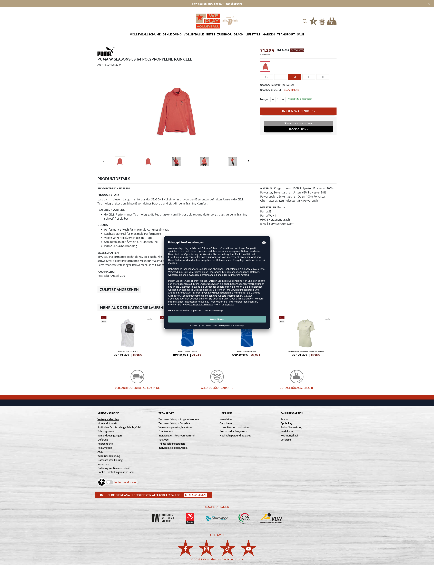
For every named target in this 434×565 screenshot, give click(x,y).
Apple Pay (286, 423)
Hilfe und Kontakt (107, 423)
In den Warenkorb (298, 111)
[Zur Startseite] (217, 21)
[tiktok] (227, 548)
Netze (210, 34)
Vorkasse (286, 439)
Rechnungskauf (289, 435)
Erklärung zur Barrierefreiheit (113, 468)
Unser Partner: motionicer (234, 427)
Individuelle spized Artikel (173, 447)
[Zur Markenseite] (105, 52)
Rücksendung (105, 443)
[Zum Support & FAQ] (313, 21)
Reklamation (104, 447)
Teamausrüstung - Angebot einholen (179, 419)
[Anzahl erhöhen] (283, 99)
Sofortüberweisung (291, 427)
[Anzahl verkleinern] (272, 99)
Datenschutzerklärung (110, 460)
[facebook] (185, 548)
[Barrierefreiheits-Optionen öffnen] (101, 482)
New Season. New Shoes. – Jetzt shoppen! (217, 3)
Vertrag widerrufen (108, 419)
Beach (239, 34)
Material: (266, 188)
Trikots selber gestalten (172, 443)
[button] (304, 21)
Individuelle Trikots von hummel (177, 435)
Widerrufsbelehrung (108, 455)
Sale (300, 34)
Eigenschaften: (108, 252)
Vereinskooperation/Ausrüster (175, 427)
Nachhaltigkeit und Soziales (235, 435)
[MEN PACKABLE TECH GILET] (128, 336)
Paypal (284, 419)
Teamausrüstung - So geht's (174, 423)
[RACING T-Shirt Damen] (187, 336)
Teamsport (286, 34)
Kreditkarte (287, 431)
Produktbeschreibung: (114, 188)
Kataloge (164, 439)
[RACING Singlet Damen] (246, 336)
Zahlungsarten (105, 431)
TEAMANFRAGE (298, 128)
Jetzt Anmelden (195, 494)
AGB (100, 451)
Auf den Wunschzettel (299, 123)
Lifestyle (253, 34)
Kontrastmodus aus (125, 482)
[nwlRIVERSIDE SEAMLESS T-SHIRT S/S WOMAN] (306, 336)
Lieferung (102, 439)
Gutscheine (226, 423)
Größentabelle (291, 90)
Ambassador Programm (233, 431)
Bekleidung (172, 34)
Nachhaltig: (106, 271)
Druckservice (166, 431)
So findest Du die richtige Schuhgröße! (119, 427)
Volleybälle (194, 34)
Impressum (103, 464)
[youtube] (248, 548)
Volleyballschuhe (145, 34)
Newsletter (226, 419)
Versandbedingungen (109, 435)
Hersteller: (268, 207)
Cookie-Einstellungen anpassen (115, 472)
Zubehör (224, 34)
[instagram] (206, 548)
